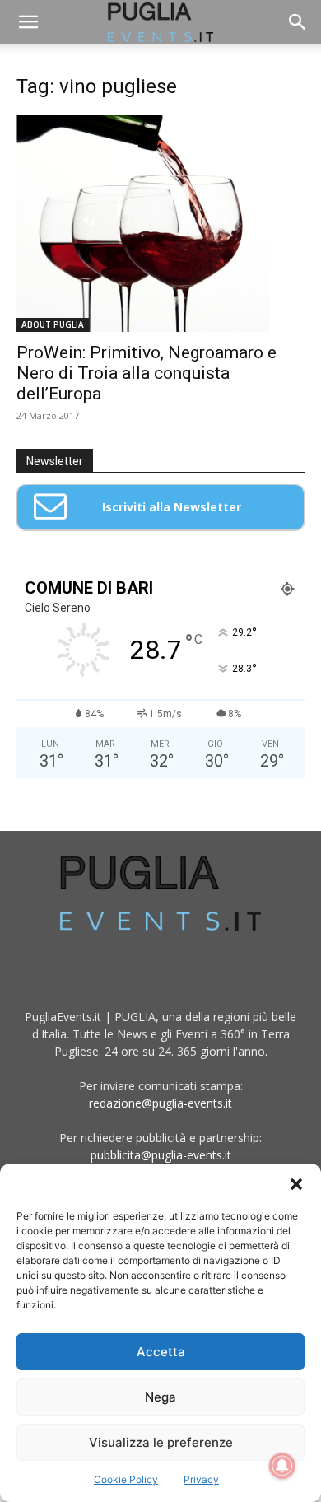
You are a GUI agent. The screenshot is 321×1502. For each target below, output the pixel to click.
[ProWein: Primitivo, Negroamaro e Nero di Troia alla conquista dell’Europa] (160, 223)
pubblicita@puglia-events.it (161, 1155)
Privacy (201, 1479)
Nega (160, 1397)
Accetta (161, 1352)
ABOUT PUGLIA (52, 324)
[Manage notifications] (282, 1466)
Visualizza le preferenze (161, 1442)
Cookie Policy (126, 1479)
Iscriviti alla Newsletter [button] (171, 507)
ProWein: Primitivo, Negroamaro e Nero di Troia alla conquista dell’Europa (146, 373)
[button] (296, 1184)
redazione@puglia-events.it (160, 1103)
